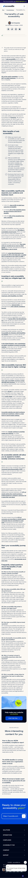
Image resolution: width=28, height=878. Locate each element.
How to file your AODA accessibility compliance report (13, 741)
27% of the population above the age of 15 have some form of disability (14, 211)
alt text (10, 391)
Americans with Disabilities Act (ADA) (12, 296)
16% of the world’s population (9, 76)
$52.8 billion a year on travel (9, 249)
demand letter (16, 305)
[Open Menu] (24, 6)
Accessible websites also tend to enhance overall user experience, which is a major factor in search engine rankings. (13, 413)
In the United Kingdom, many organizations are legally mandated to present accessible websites (13, 345)
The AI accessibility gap (14, 1)
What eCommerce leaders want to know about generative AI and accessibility (13, 780)
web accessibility (11, 59)
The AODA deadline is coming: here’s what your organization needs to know (12, 761)
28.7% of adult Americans (8, 78)
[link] (8, 29)
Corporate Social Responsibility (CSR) (11, 469)
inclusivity (13, 117)
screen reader (8, 396)
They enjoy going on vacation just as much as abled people (13, 245)
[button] (26, 1)
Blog (3, 10)
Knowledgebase (10, 10)
